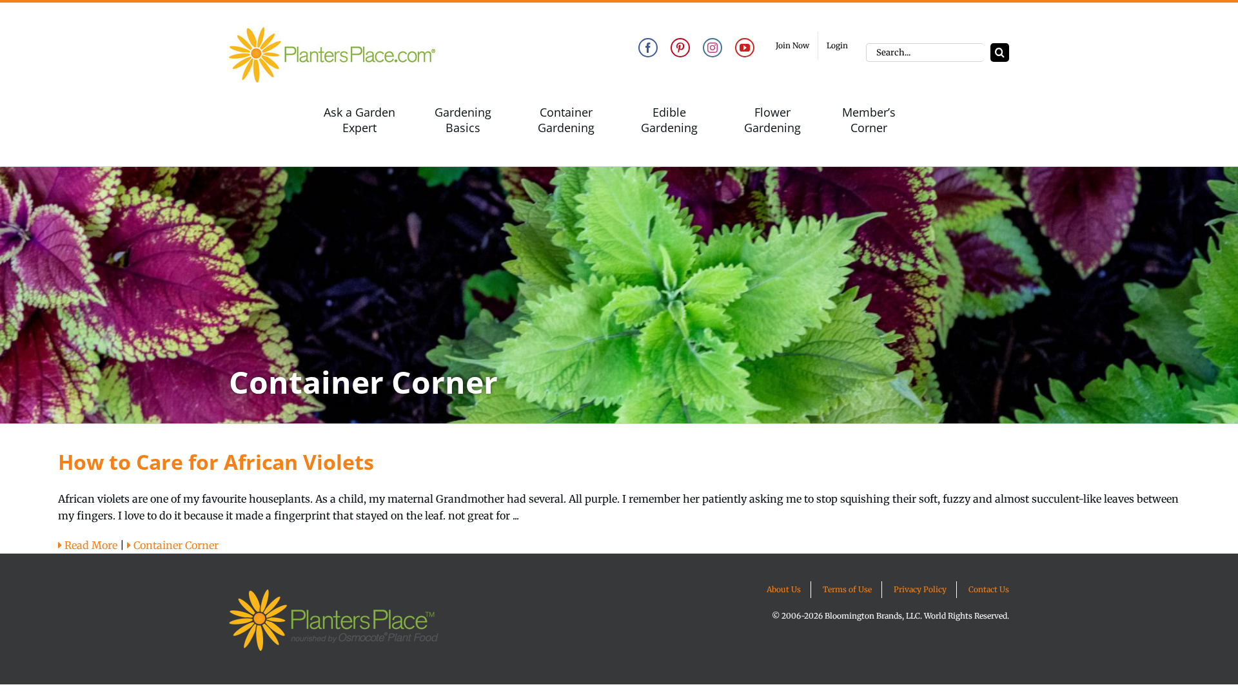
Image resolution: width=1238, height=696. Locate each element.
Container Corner (175, 545)
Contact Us (988, 589)
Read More (89, 545)
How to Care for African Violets (216, 462)
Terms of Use (847, 589)
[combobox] (925, 52)
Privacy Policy (920, 589)
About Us (784, 589)
